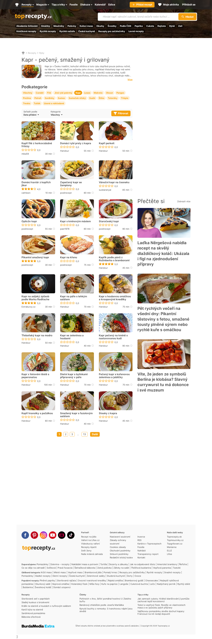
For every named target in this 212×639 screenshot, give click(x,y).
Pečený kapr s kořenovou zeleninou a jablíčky (114, 376)
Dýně (172, 26)
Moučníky (58, 26)
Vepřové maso (75, 572)
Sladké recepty (43, 576)
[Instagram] (43, 535)
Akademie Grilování (27, 26)
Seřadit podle (30, 111)
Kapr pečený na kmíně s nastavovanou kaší (113, 337)
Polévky (72, 26)
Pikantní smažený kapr (35, 257)
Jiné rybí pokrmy (63, 92)
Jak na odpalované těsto (142, 564)
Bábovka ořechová (31, 617)
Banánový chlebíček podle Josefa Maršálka (102, 605)
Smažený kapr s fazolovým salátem (76, 415)
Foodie (140, 547)
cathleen (26, 192)
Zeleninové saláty (96, 576)
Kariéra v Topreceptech (149, 543)
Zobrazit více (183, 201)
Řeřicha (183, 564)
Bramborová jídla (93, 572)
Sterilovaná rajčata (66, 580)
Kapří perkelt (106, 143)
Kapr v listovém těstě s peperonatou (35, 376)
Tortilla (103, 564)
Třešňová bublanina (141, 567)
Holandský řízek (79, 584)
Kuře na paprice (109, 584)
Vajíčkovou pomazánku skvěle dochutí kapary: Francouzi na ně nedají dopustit (161, 612)
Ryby (41, 53)
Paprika (139, 26)
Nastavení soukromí (120, 536)
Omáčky (45, 26)
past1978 (64, 228)
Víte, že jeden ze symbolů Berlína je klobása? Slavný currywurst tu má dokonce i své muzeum (163, 382)
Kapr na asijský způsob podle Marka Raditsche (35, 298)
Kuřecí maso (86, 26)
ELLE (169, 550)
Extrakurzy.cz (28, 306)
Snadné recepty (172, 572)
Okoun (109, 92)
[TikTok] (71, 535)
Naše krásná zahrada (92, 554)
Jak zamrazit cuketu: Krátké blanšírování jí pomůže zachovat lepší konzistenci (163, 600)
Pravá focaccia (65, 567)
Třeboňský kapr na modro (37, 335)
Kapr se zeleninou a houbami (72, 337)
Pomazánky (42, 564)
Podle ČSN (125, 26)
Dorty (129, 576)
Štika (101, 98)
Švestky (112, 26)
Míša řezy (94, 584)
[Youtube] (52, 535)
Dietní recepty (60, 576)
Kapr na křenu (68, 257)
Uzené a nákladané (54, 103)
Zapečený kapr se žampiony (71, 184)
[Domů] (23, 53)
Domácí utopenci (62, 587)
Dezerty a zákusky (118, 564)
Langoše (124, 584)
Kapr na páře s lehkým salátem (73, 298)
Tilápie (124, 98)
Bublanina (28, 587)
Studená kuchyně (116, 576)
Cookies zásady (118, 547)
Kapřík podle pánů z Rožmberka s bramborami (114, 259)
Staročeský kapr (109, 221)
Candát (40, 92)
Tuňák (37, 103)
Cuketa (150, 26)
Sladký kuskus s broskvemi (35, 602)
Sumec (61, 98)
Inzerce (141, 536)
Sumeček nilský (77, 98)
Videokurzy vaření (90, 543)
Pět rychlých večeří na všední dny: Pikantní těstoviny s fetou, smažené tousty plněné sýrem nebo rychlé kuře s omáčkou (163, 319)
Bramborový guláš (134, 580)
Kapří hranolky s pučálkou (37, 413)
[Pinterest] (34, 535)
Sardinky (49, 98)
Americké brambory (167, 564)
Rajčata (162, 26)
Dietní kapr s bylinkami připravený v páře (74, 376)
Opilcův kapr (29, 221)
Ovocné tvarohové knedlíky (92, 580)
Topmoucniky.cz (175, 540)
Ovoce (137, 576)
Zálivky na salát (121, 567)
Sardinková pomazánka (33, 613)
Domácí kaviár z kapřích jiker (36, 184)
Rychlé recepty (48, 31)
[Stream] (61, 535)
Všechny (27, 92)
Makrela (98, 92)
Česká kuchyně (86, 31)
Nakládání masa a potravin (84, 564)
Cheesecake (151, 580)
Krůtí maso (46, 572)
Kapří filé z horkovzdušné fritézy (37, 145)
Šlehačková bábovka (84, 567)
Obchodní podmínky (120, 550)
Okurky (100, 26)
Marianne (172, 547)
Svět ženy (86, 550)
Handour (64, 150)
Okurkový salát (42, 584)
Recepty (32, 53)
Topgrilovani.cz (174, 543)
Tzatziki (177, 567)
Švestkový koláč (43, 587)
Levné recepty (136, 31)
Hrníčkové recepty (26, 31)
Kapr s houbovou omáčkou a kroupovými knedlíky (115, 298)
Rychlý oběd (183, 584)
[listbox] (36, 114)
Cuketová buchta (139, 584)
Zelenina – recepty (59, 564)
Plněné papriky (47, 580)
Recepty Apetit (89, 547)
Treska (26, 103)
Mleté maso (60, 572)
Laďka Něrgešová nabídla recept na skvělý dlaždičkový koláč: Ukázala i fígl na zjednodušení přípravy (163, 253)
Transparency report (148, 554)
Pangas (120, 92)
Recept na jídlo (88, 536)
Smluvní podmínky (119, 554)
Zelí (180, 26)
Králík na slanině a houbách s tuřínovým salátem (46, 606)
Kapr (78, 92)
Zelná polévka (104, 567)
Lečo (152, 584)
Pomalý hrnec (110, 572)
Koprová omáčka (60, 584)
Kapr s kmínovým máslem (75, 221)
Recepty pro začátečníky (111, 31)
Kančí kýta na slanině (32, 609)
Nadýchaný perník (166, 584)
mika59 (25, 153)
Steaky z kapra (108, 413)
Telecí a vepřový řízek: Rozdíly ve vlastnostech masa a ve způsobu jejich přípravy (161, 606)
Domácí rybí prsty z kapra (75, 143)
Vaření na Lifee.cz (90, 540)
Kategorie (56, 111)
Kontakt (141, 557)
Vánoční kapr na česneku (114, 182)
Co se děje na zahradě (33, 567)
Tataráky (112, 98)
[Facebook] (25, 535)
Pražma (27, 98)
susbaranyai (105, 189)
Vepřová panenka (162, 567)
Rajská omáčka (115, 580)
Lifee (169, 554)
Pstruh (37, 98)
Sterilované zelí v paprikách (36, 598)
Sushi (92, 98)
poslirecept (66, 192)
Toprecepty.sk (174, 536)
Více (130, 79)
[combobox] (72, 114)
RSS (139, 540)
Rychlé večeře (67, 31)
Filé (49, 92)
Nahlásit (141, 550)
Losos (87, 92)
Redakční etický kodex (121, 557)
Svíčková (51, 567)
